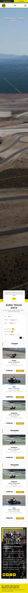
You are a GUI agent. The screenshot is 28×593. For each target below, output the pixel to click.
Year (5, 316)
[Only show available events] (13, 329)
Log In (22, 1)
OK (14, 298)
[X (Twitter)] (14, 574)
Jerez (14, 387)
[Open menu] (25, 5)
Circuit (5, 323)
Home (3, 300)
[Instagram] (11, 574)
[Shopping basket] (15, 5)
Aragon (14, 360)
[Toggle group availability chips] (12, 331)
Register (7, 1)
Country (6, 319)
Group (6, 334)
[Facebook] (7, 574)
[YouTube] (4, 574)
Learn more (14, 301)
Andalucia (14, 413)
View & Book (20, 370)
